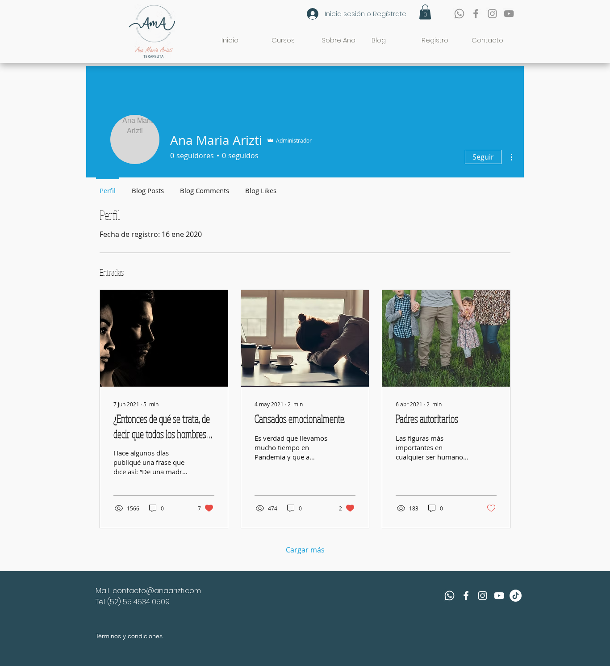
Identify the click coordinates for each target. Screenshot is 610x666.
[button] (425, 11)
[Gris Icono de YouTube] (509, 14)
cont (121, 591)
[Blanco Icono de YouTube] (499, 596)
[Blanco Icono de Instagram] (482, 596)
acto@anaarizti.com (165, 591)
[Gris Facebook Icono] (476, 14)
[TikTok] (516, 596)
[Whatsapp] (459, 14)
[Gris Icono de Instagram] (492, 14)
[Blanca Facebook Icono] (466, 596)
